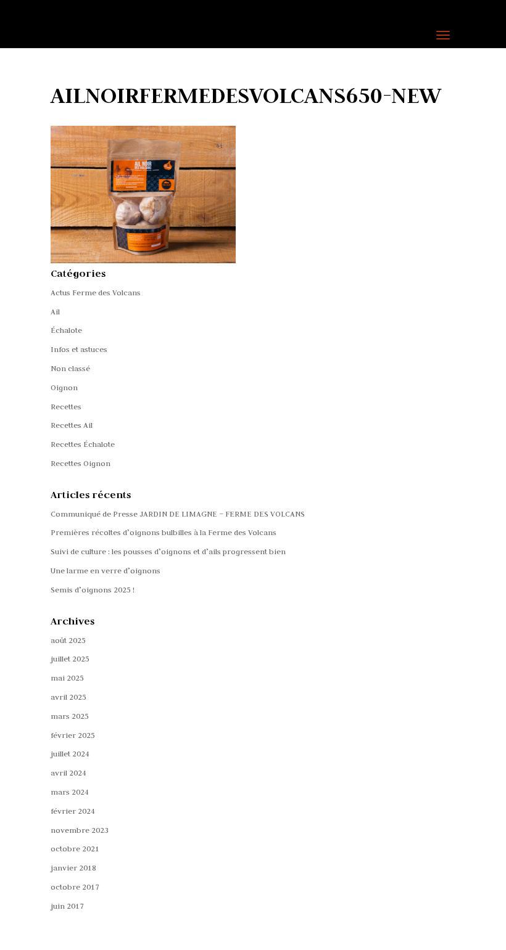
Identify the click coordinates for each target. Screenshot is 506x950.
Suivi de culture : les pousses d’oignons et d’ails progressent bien (168, 551)
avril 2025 (68, 697)
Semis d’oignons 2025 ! (93, 589)
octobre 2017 (75, 886)
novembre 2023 (80, 830)
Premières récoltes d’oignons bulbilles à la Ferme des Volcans (163, 532)
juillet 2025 (70, 658)
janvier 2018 (73, 867)
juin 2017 (67, 906)
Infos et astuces (79, 349)
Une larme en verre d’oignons (105, 570)
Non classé (70, 368)
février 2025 (73, 735)
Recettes (66, 406)
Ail (55, 311)
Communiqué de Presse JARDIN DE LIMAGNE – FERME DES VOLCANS (178, 513)
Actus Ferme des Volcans (96, 292)
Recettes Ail (72, 425)
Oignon (64, 387)
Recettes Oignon (80, 463)
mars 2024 (70, 791)
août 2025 (68, 640)
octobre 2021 (75, 848)
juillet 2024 (70, 753)
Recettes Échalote (83, 444)
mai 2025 (67, 677)
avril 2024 (68, 772)
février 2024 (73, 811)
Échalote (66, 330)
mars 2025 (70, 716)
